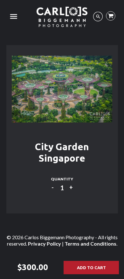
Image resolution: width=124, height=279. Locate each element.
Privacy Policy (44, 244)
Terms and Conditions (90, 244)
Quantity (62, 179)
